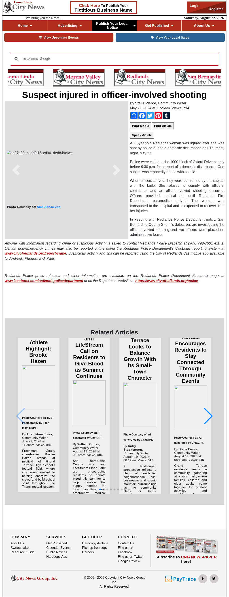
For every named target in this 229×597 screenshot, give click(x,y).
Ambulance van (48, 207)
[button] (16, 170)
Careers (88, 552)
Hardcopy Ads (56, 556)
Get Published (56, 543)
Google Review (129, 561)
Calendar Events (58, 547)
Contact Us (126, 543)
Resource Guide (22, 552)
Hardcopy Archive (95, 543)
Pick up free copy (95, 547)
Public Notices (56, 552)
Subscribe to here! (186, 559)
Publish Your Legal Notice (112, 25)
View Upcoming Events (61, 37)
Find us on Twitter (131, 556)
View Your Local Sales (172, 37)
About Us (17, 543)
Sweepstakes (20, 547)
